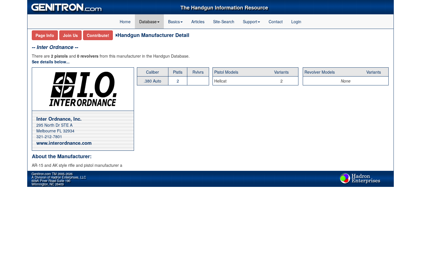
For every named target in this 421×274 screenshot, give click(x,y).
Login (296, 21)
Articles (197, 21)
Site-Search (223, 21)
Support (250, 21)
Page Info (45, 35)
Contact (276, 21)
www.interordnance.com (64, 142)
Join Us (70, 35)
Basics (174, 21)
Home (125, 21)
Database (148, 21)
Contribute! (98, 35)
